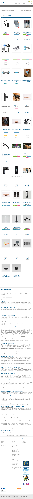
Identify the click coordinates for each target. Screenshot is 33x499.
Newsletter (2, 443)
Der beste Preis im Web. (15, 449)
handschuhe (19, 332)
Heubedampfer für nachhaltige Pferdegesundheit (16, 455)
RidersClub (13, 440)
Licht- (4, 297)
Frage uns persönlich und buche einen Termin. (16, 468)
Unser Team (18, 428)
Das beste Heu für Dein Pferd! (16, 452)
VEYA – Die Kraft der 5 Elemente (16, 465)
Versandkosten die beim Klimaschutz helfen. (15, 464)
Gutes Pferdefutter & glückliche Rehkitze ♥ (16, 453)
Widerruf (2, 444)
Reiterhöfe (13, 441)
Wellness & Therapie (6, 15)
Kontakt (2, 442)
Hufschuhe (13, 456)
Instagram (23, 441)
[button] (27, 1)
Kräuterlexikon (14, 458)
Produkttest (13, 446)
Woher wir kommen (14, 462)
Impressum (2, 441)
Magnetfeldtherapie (9, 297)
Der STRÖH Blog (3, 445)
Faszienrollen (23, 336)
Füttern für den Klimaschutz (15, 457)
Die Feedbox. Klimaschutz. (15, 450)
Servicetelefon (14, 447)
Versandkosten (17, 435)
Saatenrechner (14, 448)
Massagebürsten (14, 332)
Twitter (23, 440)
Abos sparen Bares (14, 461)
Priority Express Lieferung (15, 451)
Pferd (3, 15)
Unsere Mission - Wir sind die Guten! (16, 466)
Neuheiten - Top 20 (14, 445)
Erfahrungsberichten (9, 432)
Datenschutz (3, 440)
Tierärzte (13, 442)
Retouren (13, 459)
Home (1, 15)
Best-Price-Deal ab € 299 (15, 443)
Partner (23, 443)
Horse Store (23, 444)
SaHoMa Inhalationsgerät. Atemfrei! (15, 460)
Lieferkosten (13, 444)
